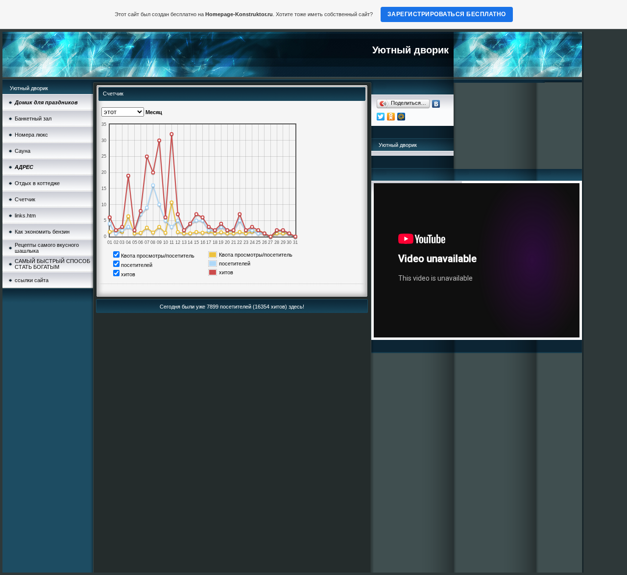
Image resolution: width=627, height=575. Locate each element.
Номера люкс (31, 135)
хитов (128, 274)
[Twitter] (381, 116)
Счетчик (25, 199)
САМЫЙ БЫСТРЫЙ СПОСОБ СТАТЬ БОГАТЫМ (52, 264)
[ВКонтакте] (436, 103)
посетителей (136, 265)
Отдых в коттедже (37, 183)
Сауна (22, 151)
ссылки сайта (31, 280)
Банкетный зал (33, 118)
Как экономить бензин (42, 232)
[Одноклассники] (391, 116)
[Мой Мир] (401, 116)
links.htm (25, 215)
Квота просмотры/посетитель (157, 256)
